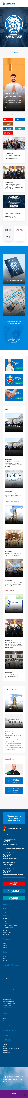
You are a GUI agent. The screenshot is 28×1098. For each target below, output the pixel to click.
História (4, 908)
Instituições (7, 995)
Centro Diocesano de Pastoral (10, 925)
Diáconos (5, 960)
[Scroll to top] (25, 1095)
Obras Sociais (6, 930)
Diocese (5, 904)
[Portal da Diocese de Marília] (9, 3)
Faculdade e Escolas (7, 999)
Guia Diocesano (6, 934)
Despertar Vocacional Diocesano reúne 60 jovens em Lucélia (13, 554)
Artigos (4, 1046)
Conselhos (6, 923)
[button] (24, 3)
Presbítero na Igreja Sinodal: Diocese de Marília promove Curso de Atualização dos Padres (13, 495)
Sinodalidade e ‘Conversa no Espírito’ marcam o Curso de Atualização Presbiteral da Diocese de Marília (13, 464)
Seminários (5, 915)
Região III (5, 947)
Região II (5, 945)
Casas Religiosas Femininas (9, 1001)
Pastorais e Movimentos (11, 965)
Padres (4, 958)
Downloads (5, 1050)
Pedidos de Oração (9, 1030)
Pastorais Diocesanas (7, 981)
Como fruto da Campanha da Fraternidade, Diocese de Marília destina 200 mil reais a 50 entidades (13, 158)
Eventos (5, 1035)
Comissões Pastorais (7, 969)
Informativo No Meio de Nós (9, 1056)
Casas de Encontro (7, 932)
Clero (5, 952)
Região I (4, 943)
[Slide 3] (15, 114)
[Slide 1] (12, 114)
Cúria (5, 921)
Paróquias (6, 939)
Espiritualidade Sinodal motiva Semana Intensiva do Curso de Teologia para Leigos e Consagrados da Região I (13, 215)
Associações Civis (7, 1009)
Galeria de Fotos (6, 1052)
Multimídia (7, 1040)
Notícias (6, 1014)
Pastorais (5, 1024)
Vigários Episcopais (8, 927)
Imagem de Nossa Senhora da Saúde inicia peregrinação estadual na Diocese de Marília (14, 584)
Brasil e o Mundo (6, 1025)
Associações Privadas (7, 1007)
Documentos (5, 1048)
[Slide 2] (14, 114)
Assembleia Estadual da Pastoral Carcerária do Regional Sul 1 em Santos (13, 676)
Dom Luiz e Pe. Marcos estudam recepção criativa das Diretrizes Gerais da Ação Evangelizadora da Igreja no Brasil (14, 187)
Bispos (5, 912)
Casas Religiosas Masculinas (9, 1003)
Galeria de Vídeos (7, 1054)
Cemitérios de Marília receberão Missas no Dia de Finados (13, 735)
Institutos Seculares (7, 1005)
